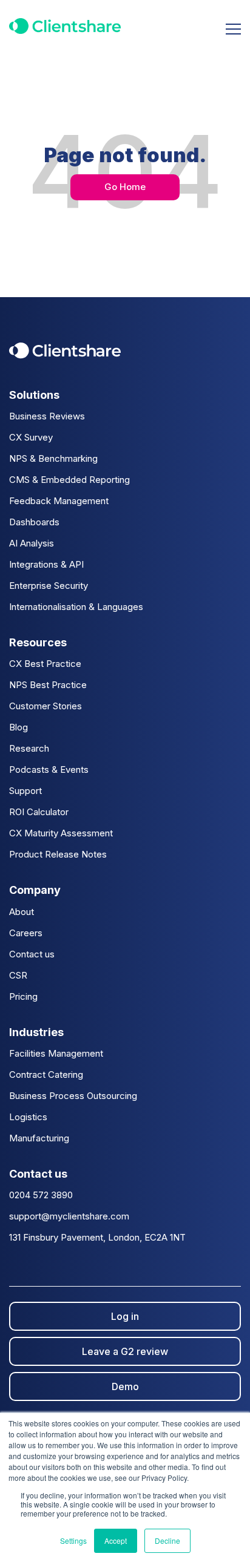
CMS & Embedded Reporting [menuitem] (69, 479)
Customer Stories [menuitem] (45, 706)
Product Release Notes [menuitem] (58, 854)
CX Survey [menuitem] (31, 437)
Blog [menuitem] (18, 727)
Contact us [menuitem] (32, 954)
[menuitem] (125, 395)
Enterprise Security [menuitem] (48, 585)
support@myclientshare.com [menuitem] (69, 1216)
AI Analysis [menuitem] (31, 543)
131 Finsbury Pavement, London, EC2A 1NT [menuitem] (97, 1237)
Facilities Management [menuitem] (56, 1053)
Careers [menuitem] (25, 933)
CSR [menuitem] (18, 975)
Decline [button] (167, 1540)
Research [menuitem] (29, 748)
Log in (125, 1316)
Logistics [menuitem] (28, 1117)
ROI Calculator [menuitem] (39, 812)
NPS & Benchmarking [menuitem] (53, 458)
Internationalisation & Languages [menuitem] (76, 606)
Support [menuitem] (25, 790)
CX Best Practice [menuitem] (45, 663)
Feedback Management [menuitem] (59, 501)
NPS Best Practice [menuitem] (48, 685)
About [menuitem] (21, 911)
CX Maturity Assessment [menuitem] (61, 833)
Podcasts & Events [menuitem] (49, 769)
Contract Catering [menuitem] (46, 1074)
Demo (125, 1386)
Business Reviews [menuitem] (47, 416)
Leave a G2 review (125, 1351)
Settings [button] (73, 1540)
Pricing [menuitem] (23, 996)
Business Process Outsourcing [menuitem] (73, 1095)
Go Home (125, 186)
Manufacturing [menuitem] (39, 1138)
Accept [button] (115, 1540)
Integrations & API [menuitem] (46, 564)
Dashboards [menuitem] (34, 522)
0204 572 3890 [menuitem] (41, 1195)
